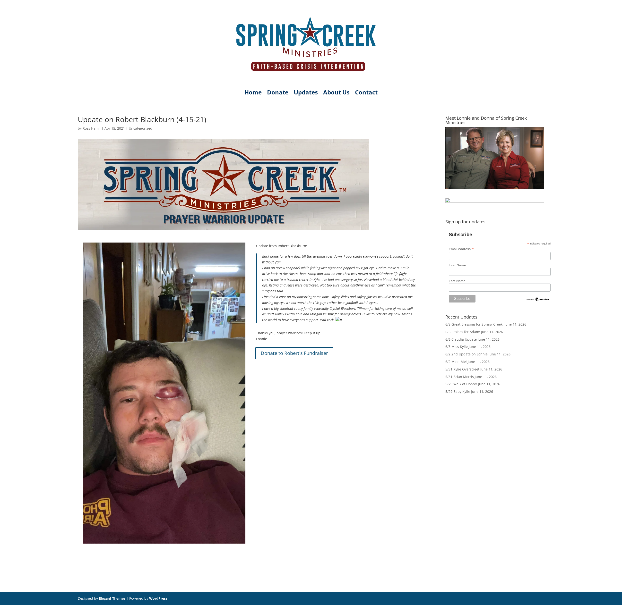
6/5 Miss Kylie (456, 346)
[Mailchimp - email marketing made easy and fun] (538, 300)
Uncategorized (140, 128)
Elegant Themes (112, 598)
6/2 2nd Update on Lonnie (466, 354)
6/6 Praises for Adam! (462, 331)
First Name (457, 265)
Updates (306, 93)
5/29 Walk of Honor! (461, 384)
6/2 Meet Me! (456, 361)
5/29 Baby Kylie (457, 391)
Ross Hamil (92, 128)
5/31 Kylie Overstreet (462, 369)
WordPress (158, 598)
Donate (277, 93)
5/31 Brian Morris (459, 376)
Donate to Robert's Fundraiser (294, 353)
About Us (336, 93)
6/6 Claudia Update (461, 339)
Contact (366, 93)
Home (253, 93)
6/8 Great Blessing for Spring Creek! (474, 324)
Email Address (461, 249)
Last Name (457, 281)
